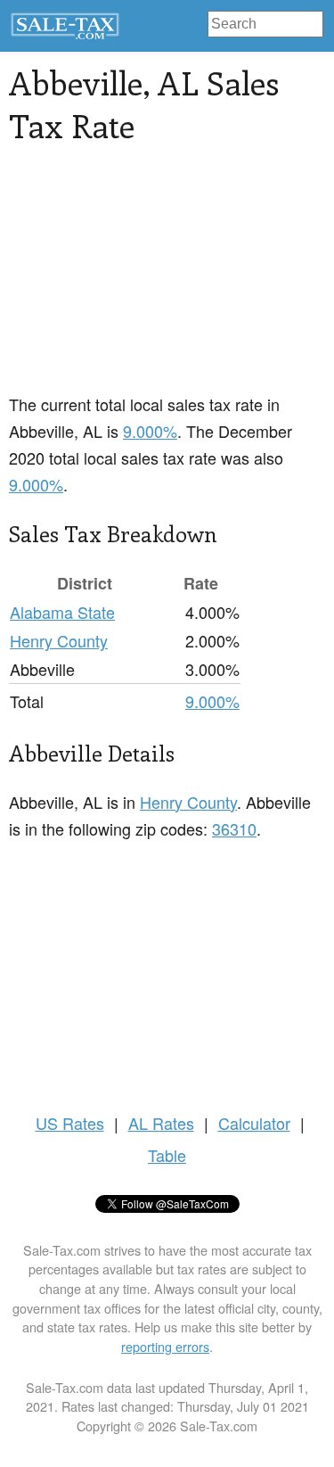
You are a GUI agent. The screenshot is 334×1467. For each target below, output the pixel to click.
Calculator (254, 1122)
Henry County (59, 640)
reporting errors (165, 1346)
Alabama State (62, 611)
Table (167, 1154)
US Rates (70, 1122)
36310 (234, 828)
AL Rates (161, 1122)
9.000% (150, 430)
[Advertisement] (167, 279)
